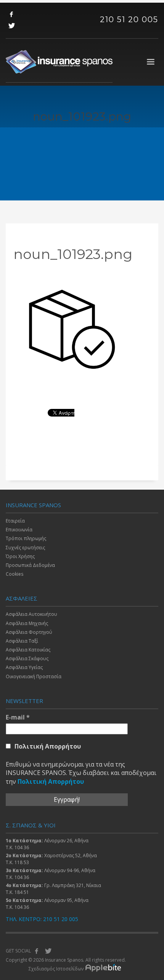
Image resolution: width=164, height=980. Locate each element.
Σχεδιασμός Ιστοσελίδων (56, 968)
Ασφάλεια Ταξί (22, 641)
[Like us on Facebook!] (36, 951)
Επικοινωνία (19, 529)
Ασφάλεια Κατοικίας (28, 649)
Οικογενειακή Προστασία (33, 676)
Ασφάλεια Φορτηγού (29, 632)
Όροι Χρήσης (20, 556)
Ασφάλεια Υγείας (24, 667)
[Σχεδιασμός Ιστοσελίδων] (105, 968)
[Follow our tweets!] (48, 951)
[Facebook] (11, 14)
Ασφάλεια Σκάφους (27, 658)
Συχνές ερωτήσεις (25, 547)
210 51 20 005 (129, 19)
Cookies (14, 574)
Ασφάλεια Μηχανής (27, 623)
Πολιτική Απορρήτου (47, 746)
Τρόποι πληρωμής (26, 538)
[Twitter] (11, 25)
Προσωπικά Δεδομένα (30, 565)
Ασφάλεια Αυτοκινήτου (31, 614)
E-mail (18, 717)
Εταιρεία (15, 521)
